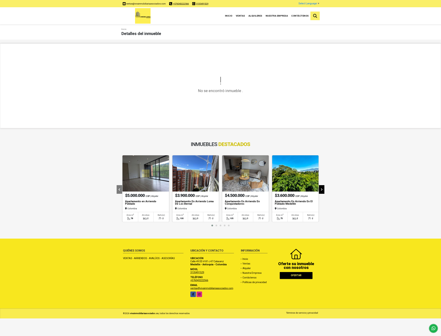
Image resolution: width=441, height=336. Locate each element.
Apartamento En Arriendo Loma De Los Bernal (194, 202)
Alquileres (255, 15)
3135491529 (202, 3)
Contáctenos (300, 15)
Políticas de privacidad (255, 282)
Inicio (228, 15)
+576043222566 (181, 3)
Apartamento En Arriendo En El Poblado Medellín (294, 202)
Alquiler (247, 268)
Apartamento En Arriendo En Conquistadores (242, 202)
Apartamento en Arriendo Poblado (140, 202)
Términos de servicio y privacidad (302, 313)
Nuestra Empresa (277, 15)
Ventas (240, 15)
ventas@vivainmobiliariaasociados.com (211, 288)
